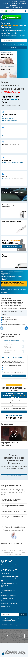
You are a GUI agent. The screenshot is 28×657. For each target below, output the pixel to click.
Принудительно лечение (8, 118)
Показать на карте (14, 636)
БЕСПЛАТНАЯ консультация (12, 246)
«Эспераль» (20, 162)
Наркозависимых (6, 147)
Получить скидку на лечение (14, 475)
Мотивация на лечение (13, 192)
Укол (15, 162)
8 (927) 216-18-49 (16, 7)
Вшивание (4, 162)
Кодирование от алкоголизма (9, 603)
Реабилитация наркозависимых (9, 120)
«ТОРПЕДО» (11, 162)
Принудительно (6, 135)
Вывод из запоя (6, 134)
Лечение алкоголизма (9, 130)
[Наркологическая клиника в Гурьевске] (14, 11)
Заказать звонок (14, 411)
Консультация (14, 47)
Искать (23, 614)
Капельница (18, 134)
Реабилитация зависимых (10, 144)
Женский (12, 134)
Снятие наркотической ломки (11, 221)
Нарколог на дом (6, 178)
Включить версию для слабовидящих (11, 564)
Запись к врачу (5, 573)
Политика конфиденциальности (9, 583)
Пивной (12, 135)
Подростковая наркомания (8, 116)
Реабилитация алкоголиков (8, 600)
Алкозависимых (14, 147)
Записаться (14, 375)
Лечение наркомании (9, 114)
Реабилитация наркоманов (8, 595)
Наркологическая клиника (8, 590)
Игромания (21, 147)
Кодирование (6, 160)
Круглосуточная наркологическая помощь (13, 255)
